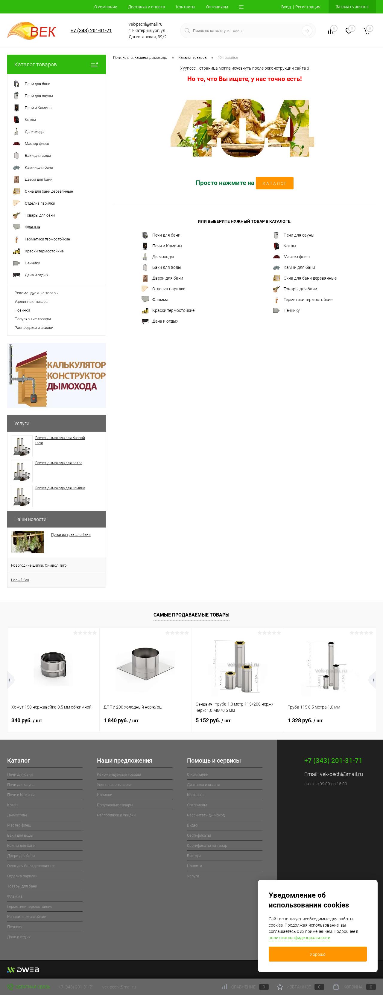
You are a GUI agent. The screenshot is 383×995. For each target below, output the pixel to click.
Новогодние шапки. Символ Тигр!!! (40, 565)
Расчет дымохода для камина (60, 488)
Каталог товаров (35, 64)
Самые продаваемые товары (191, 615)
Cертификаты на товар (207, 845)
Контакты (185, 6)
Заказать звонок (352, 6)
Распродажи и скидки (34, 327)
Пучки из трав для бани (71, 535)
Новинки (22, 310)
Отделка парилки (169, 288)
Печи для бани (166, 235)
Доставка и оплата (146, 6)
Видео (192, 825)
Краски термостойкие (173, 310)
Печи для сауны (299, 235)
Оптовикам (217, 6)
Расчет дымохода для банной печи (60, 440)
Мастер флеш (297, 256)
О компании (105, 6)
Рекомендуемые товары (37, 293)
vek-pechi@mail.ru (341, 774)
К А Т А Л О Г (275, 183)
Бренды (194, 855)
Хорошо (318, 954)
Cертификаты (199, 835)
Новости (194, 866)
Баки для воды (166, 267)
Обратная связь (33, 987)
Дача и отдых (165, 321)
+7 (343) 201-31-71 (91, 30)
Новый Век (20, 580)
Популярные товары (33, 319)
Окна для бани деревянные (310, 278)
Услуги (21, 423)
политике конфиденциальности (299, 937)
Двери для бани (167, 278)
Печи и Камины (167, 245)
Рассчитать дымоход (206, 815)
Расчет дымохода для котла (58, 463)
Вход (286, 6)
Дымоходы (163, 256)
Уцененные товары (31, 301)
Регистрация (307, 6)
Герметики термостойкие (308, 299)
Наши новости (30, 519)
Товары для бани (300, 288)
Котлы (290, 245)
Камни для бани (299, 267)
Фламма (160, 299)
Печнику (292, 310)
